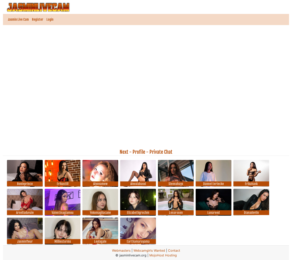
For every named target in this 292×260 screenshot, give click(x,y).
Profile (138, 152)
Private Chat (160, 152)
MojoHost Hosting (163, 255)
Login (49, 19)
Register (37, 19)
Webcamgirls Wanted (149, 250)
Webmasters (121, 250)
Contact (174, 250)
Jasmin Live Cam (18, 19)
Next (124, 152)
